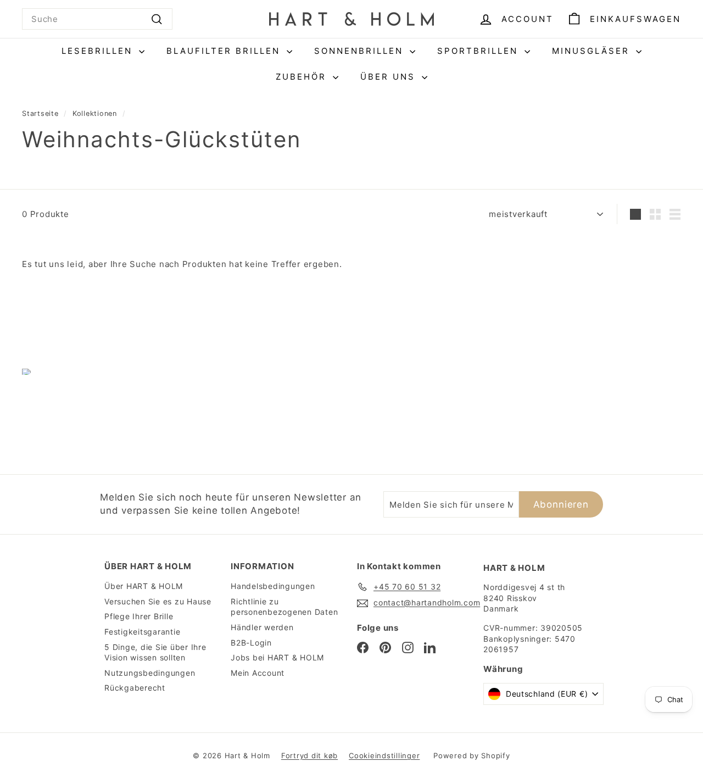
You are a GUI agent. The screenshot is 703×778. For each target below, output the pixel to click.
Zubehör (303, 76)
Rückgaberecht (134, 687)
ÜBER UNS (389, 76)
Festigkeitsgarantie (142, 631)
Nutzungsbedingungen (149, 672)
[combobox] (97, 19)
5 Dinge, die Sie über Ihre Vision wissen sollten (155, 652)
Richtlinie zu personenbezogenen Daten (284, 607)
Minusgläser (592, 51)
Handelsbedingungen (273, 586)
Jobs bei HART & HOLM (277, 657)
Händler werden (262, 627)
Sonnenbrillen (360, 51)
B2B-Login (251, 642)
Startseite (40, 113)
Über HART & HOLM (143, 586)
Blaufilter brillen (225, 51)
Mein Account (257, 672)
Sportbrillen (479, 51)
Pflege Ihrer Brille (138, 616)
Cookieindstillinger (384, 755)
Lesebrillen (99, 51)
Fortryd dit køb (309, 755)
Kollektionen (94, 113)
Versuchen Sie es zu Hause (157, 601)
